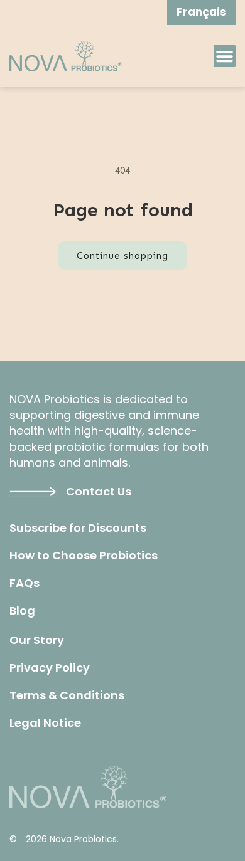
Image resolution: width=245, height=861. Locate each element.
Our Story (36, 640)
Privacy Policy (49, 667)
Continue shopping (122, 255)
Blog (22, 610)
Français (201, 11)
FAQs (24, 583)
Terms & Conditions (66, 695)
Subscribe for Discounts (77, 528)
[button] (225, 56)
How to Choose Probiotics (83, 555)
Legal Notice (45, 723)
